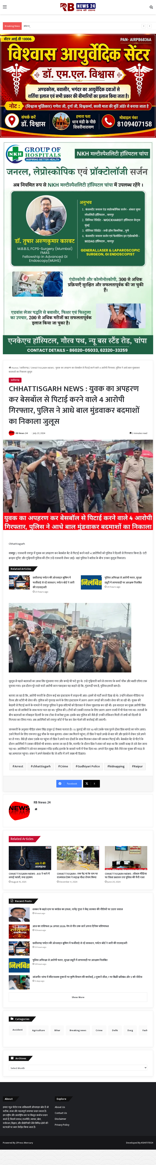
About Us (60, 1107)
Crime (64, 766)
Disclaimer (60, 1119)
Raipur (138, 766)
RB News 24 (22, 433)
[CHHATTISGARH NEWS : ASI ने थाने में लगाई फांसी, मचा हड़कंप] (30, 858)
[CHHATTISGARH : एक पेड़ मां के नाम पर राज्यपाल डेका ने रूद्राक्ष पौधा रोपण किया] (78, 858)
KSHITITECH (147, 1143)
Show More (78, 997)
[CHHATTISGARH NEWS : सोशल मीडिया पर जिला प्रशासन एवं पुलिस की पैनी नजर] (126, 858)
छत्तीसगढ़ (24, 368)
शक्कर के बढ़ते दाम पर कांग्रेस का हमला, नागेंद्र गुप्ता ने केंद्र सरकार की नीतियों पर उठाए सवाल (78, 909)
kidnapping (116, 766)
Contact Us (61, 1113)
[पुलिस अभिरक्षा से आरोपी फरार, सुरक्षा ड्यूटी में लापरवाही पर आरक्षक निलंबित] (91, 582)
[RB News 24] (78, 7)
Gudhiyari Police (89, 766)
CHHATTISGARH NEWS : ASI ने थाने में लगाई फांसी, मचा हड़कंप (29, 876)
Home (14, 368)
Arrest (18, 766)
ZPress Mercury (24, 1143)
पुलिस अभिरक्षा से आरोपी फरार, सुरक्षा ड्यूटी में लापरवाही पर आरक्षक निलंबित (70, 960)
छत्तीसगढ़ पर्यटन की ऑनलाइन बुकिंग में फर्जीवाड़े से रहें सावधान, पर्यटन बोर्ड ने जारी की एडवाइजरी (53, 582)
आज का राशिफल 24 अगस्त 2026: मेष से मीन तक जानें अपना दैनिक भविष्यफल (59, 26)
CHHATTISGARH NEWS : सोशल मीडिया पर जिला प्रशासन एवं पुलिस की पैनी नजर (126, 876)
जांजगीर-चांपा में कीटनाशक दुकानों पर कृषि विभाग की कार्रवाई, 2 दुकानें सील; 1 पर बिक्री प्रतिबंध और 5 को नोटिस (87, 977)
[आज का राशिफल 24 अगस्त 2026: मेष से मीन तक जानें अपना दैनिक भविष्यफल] (19, 931)
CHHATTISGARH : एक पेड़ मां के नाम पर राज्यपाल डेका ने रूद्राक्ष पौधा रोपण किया (77, 876)
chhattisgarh (42, 766)
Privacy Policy (62, 1125)
